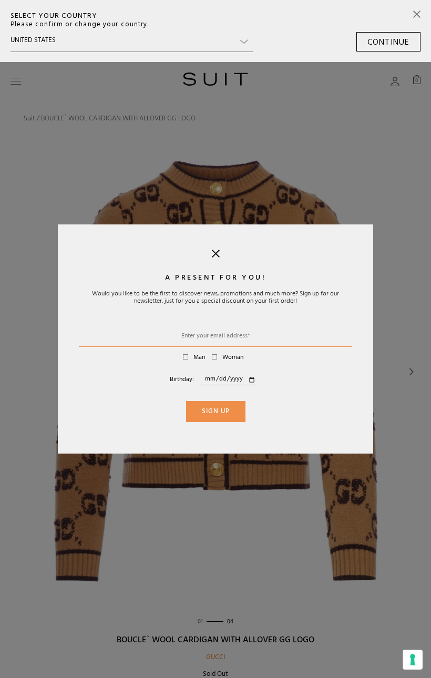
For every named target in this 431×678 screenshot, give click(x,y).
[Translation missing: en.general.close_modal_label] (216, 255)
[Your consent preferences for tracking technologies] (413, 660)
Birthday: (182, 380)
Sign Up (216, 412)
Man (199, 358)
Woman (232, 358)
